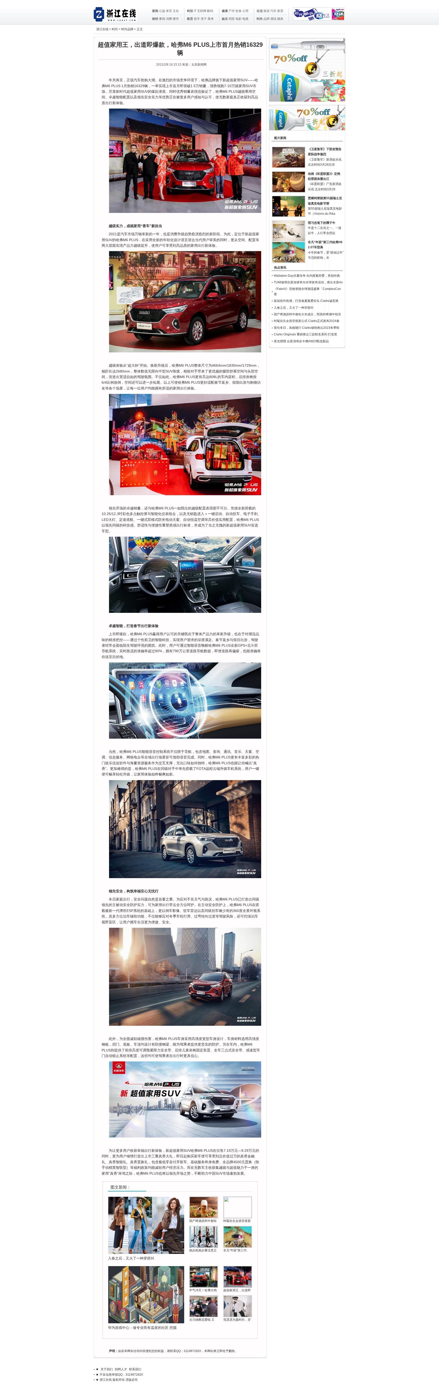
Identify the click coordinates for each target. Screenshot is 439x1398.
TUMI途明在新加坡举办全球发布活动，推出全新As (308, 282)
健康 (225, 11)
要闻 (162, 19)
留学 (197, 19)
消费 (169, 19)
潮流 (273, 19)
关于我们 (107, 1369)
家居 (280, 11)
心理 (245, 11)
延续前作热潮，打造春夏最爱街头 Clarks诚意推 (306, 301)
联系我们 (135, 1369)
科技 (190, 11)
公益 (162, 11)
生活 (260, 11)
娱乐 (225, 19)
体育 (169, 11)
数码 (210, 11)
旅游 (266, 11)
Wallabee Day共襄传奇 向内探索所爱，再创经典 (307, 275)
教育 (190, 19)
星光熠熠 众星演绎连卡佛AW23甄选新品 (301, 341)
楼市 (176, 19)
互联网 (201, 11)
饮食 (239, 11)
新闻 (155, 11)
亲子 (204, 19)
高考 (211, 19)
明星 (232, 19)
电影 (239, 19)
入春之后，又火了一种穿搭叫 (131, 1258)
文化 (176, 11)
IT (195, 11)
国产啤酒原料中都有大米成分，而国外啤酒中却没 (307, 314)
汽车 (273, 11)
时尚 (260, 19)
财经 (155, 19)
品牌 (266, 19)
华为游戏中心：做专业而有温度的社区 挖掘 (142, 1328)
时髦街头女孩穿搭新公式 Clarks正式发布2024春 (306, 321)
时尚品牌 (127, 29)
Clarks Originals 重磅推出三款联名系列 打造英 (305, 334)
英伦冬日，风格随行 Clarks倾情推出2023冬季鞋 (306, 328)
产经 (232, 11)
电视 (245, 19)
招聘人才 (121, 1369)
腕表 (280, 19)
